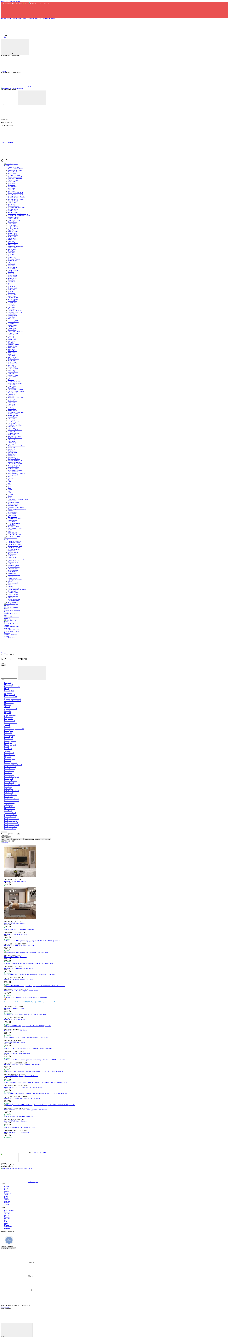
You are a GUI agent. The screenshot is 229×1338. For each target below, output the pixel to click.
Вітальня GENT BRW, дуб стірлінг (14, 1008)
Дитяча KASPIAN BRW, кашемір (14, 923)
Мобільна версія (33, 1182)
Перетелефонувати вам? (8, 1248)
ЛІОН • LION (12, 531)
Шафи (10, 581)
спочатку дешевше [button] (17, 839)
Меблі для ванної (13, 602)
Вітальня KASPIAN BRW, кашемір (15, 881)
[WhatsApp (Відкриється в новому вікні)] (175, 32)
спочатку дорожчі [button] (29, 839)
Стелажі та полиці (13, 588)
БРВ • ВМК (11, 521)
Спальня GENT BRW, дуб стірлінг (14, 1042)
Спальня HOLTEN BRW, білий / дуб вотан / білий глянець (22, 1098)
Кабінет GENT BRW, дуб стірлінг (14, 1019)
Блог (29, 18)
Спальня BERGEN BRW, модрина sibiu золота (18, 979)
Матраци (7, 628)
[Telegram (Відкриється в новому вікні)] (121, 32)
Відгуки (39, 18)
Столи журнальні (13, 592)
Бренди (6, 165)
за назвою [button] (47, 839)
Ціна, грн (3, 832)
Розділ (3, 665)
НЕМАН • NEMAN (14, 536)
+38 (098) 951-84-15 (7, 142)
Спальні (6, 609)
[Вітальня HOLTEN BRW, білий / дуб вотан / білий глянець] (116, 1060)
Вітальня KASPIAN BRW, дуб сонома (15, 934)
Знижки (6, 636)
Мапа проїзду (5, 1307)
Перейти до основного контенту (10, 1)
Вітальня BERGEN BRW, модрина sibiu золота (18, 968)
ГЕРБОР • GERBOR (14, 523)
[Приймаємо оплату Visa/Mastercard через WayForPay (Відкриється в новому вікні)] (17, 1168)
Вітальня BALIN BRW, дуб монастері (15, 957)
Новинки (7, 633)
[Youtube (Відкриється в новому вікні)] (94, 32)
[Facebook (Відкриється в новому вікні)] (41, 32)
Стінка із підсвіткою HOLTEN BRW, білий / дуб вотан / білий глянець (25, 1109)
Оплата (14, 18)
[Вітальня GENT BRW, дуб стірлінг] (116, 997)
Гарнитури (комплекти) (15, 579)
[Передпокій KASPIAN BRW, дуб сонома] (116, 1127)
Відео (35, 18)
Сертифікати (46, 18)
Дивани (6, 625)
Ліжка (10, 584)
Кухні (6, 621)
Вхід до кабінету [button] (9, 1210)
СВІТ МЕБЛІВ (12, 533)
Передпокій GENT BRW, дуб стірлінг (15, 1031)
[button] (114, 11)
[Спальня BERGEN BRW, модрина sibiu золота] (116, 974)
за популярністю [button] (5, 839)
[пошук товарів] (32, 98)
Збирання (9, 18)
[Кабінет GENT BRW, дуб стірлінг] (116, 1014)
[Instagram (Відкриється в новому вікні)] (14, 32)
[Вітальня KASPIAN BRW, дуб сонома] (116, 929)
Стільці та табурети (14, 599)
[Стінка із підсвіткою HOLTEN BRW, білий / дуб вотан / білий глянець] (116, 1105)
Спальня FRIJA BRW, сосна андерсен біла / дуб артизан (21, 990)
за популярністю (5, 837)
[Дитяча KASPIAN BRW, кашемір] (116, 903)
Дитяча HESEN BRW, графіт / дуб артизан (17, 1053)
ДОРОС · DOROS (13, 530)
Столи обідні (12, 591)
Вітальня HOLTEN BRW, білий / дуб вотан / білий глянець (22, 1064)
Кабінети (7, 618)
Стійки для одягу (13, 596)
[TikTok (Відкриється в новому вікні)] (67, 32)
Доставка (3, 18)
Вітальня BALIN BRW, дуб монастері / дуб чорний (19, 945)
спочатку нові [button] (39, 839)
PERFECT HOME (13, 526)
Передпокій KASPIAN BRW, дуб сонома (16, 1132)
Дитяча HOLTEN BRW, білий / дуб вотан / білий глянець (21, 1076)
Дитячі (6, 615)
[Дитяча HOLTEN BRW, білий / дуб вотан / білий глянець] (116, 1071)
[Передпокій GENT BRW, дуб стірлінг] (116, 1026)
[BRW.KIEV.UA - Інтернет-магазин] (10, 1161)
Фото (32, 18)
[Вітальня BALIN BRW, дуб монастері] (116, 952)
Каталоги (25, 18)
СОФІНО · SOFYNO (14, 534)
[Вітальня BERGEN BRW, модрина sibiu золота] (116, 963)
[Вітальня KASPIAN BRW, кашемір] (116, 861)
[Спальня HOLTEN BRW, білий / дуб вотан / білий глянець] (116, 1093)
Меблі (6, 539)
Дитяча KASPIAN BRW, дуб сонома (15, 1121)
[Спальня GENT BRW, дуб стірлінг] (116, 1037)
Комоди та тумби (13, 583)
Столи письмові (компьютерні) (17, 589)
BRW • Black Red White (15, 528)
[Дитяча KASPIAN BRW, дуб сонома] (116, 1116)
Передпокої (7, 612)
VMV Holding (12, 525)
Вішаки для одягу (13, 594)
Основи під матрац (14, 600)
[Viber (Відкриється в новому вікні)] (148, 32)
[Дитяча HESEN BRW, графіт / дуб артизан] (116, 1048)
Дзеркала (10, 597)
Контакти (53, 18)
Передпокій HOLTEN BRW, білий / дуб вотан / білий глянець (23, 1087)
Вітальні (6, 605)
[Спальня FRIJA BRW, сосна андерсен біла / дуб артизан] (116, 986)
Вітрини (10, 586)
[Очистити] (32, 673)
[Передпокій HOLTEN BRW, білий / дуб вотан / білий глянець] (116, 1082)
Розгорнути (4, 842)
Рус (5, 37)
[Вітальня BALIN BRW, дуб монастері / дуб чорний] (116, 941)
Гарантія (19, 18)
